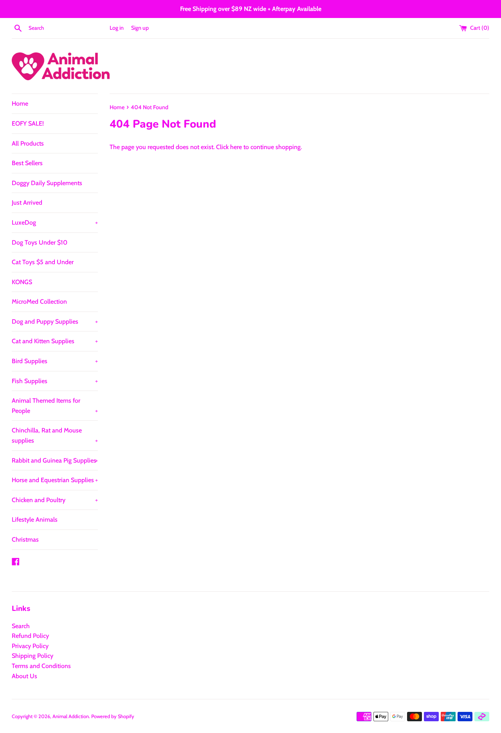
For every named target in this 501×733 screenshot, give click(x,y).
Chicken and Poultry (55, 500)
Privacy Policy (30, 646)
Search (21, 626)
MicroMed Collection (39, 301)
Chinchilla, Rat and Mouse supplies (55, 435)
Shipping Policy (32, 655)
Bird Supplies (55, 361)
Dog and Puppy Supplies (55, 321)
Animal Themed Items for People (55, 405)
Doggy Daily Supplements (47, 183)
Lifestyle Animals (35, 519)
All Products (28, 143)
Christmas (25, 539)
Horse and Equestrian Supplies (55, 480)
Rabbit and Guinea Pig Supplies (55, 460)
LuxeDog (55, 222)
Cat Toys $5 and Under (43, 262)
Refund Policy (30, 635)
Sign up (140, 27)
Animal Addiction (70, 716)
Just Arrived (27, 202)
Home (20, 103)
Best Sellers (27, 163)
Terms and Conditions (41, 666)
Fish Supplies (55, 381)
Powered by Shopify (112, 716)
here (236, 147)
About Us (24, 676)
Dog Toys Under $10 (39, 242)
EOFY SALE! (28, 123)
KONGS (22, 282)
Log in (117, 27)
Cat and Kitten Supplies (55, 341)
